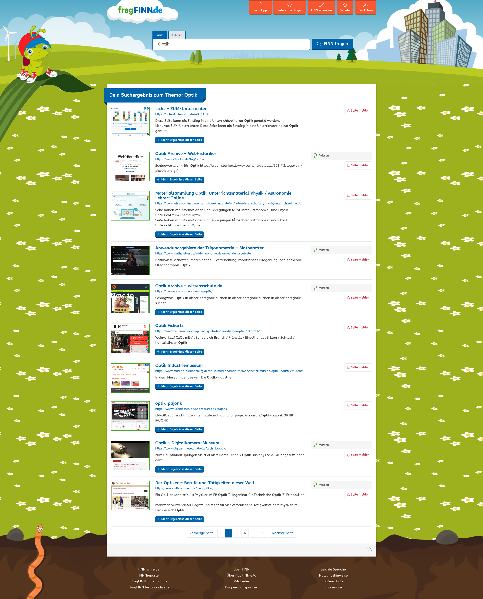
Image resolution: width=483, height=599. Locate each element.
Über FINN (241, 569)
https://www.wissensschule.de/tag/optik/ (184, 291)
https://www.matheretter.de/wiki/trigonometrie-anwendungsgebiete (203, 253)
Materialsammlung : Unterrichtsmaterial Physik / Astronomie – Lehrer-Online (225, 195)
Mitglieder (241, 581)
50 (264, 533)
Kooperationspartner (241, 587)
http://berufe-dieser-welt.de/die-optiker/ (184, 488)
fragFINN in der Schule (150, 581)
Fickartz (169, 325)
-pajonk (168, 403)
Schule (345, 10)
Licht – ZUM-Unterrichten (181, 109)
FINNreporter (149, 575)
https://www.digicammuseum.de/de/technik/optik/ (190, 448)
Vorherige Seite (201, 533)
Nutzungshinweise (333, 575)
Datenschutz (333, 581)
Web (159, 35)
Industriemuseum (179, 365)
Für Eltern (365, 10)
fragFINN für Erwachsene (149, 587)
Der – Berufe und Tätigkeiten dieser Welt (205, 483)
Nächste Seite (283, 533)
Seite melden (360, 110)
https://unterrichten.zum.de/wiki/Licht (181, 114)
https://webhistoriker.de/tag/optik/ (179, 159)
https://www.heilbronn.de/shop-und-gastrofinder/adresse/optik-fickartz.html (209, 331)
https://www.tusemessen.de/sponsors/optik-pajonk (191, 409)
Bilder (177, 35)
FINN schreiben (150, 569)
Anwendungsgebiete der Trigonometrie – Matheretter (209, 248)
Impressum (333, 587)
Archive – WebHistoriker (185, 153)
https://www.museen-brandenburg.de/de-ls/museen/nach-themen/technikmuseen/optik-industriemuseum (229, 371)
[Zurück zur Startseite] (143, 15)
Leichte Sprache (333, 569)
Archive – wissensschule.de (188, 286)
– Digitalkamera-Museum (187, 443)
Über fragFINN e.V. (241, 575)
